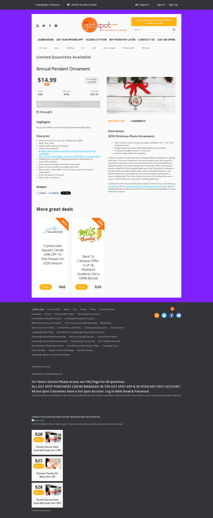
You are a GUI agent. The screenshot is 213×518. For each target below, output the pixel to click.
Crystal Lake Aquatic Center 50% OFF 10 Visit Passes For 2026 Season (52, 254)
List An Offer (166, 39)
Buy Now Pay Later (122, 39)
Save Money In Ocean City (83, 341)
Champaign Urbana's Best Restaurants (50, 341)
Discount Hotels (106, 309)
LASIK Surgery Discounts (95, 327)
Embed (55, 193)
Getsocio (47, 510)
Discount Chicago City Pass (82, 336)
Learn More (46, 39)
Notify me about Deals (84, 4)
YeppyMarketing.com (53, 374)
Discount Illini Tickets (64, 314)
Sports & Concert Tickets (43, 327)
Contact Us (146, 39)
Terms (93, 309)
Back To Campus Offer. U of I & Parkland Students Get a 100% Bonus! (88, 267)
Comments (138, 121)
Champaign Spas (110, 345)
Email (43, 193)
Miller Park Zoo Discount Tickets (46, 323)
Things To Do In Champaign (61, 350)
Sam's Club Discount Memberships (81, 323)
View (46, 287)
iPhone (48, 314)
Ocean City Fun (96, 39)
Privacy (83, 309)
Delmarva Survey (85, 350)
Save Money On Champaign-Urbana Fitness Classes (81, 332)
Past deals (36, 314)
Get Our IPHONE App (69, 39)
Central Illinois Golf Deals (69, 327)
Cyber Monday (38, 350)
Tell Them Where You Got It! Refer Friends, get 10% (154, 21)
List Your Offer (54, 309)
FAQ (75, 309)
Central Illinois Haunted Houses (46, 318)
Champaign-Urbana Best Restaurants (49, 336)
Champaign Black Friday (42, 332)
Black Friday (106, 323)
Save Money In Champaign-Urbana (48, 345)
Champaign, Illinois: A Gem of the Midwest (51, 354)
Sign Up (173, 4)
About (67, 309)
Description (116, 121)
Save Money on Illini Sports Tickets (83, 345)
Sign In (161, 4)
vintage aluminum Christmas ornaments (144, 186)
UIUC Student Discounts (88, 314)
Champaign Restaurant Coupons (80, 318)
